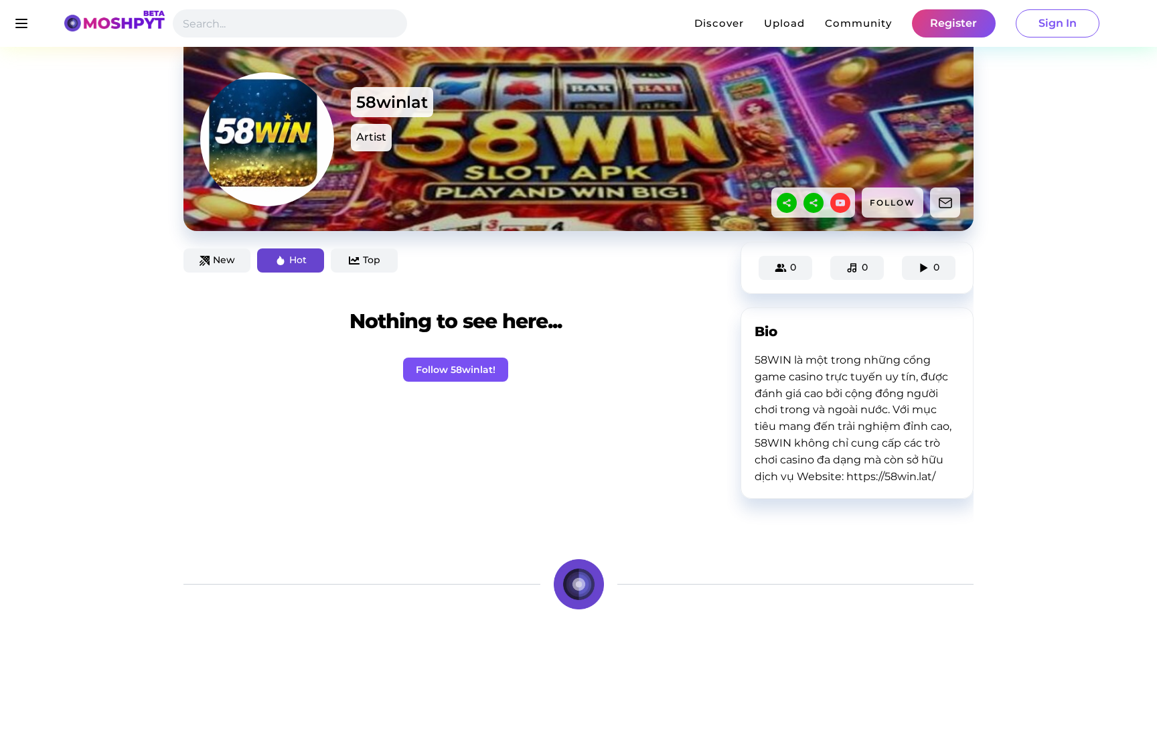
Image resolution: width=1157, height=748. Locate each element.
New (224, 260)
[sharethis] (787, 203)
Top (371, 260)
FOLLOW (892, 203)
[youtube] (840, 203)
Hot (298, 260)
